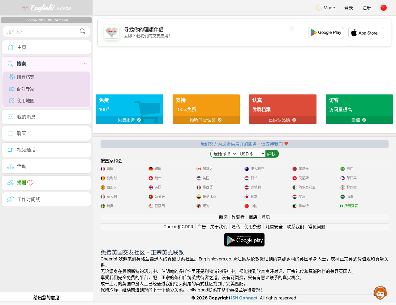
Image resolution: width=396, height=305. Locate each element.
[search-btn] (82, 31)
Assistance (380, 292)
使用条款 (252, 226)
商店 (253, 217)
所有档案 (25, 77)
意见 (265, 217)
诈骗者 (238, 217)
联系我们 (295, 226)
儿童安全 (274, 226)
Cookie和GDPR (178, 226)
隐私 (235, 226)
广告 (201, 226)
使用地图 (25, 100)
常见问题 (316, 226)
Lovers (51, 7)
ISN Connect (244, 297)
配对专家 (25, 88)
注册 (366, 7)
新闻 (223, 217)
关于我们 (218, 226)
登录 (348, 7)
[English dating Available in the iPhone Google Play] (244, 236)
